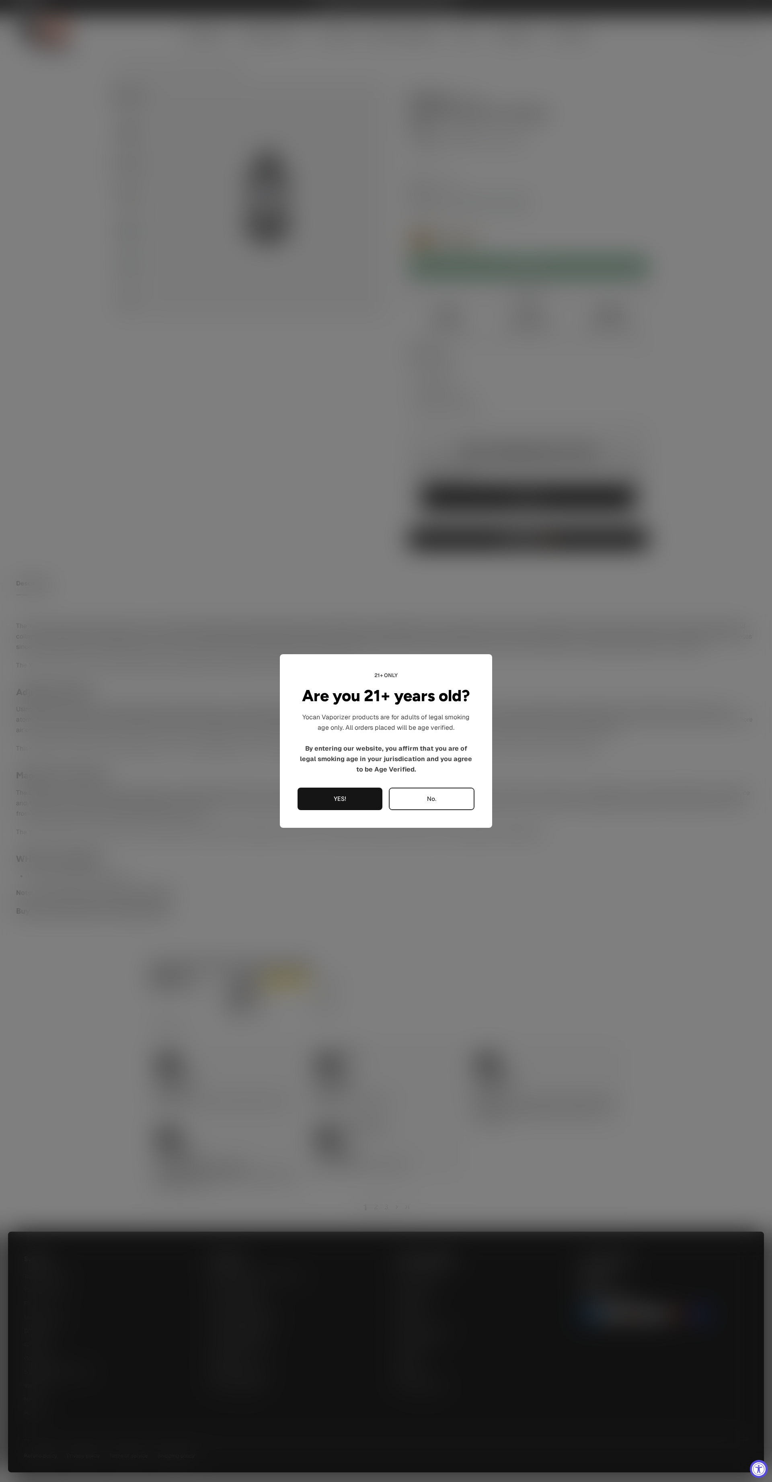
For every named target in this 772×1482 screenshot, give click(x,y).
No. (431, 799)
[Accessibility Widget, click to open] (759, 1469)
